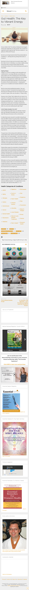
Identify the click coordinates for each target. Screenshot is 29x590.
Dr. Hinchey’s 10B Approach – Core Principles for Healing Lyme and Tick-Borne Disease (22, 303)
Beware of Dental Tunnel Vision (13, 269)
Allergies (4, 198)
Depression (5, 217)
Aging (4, 194)
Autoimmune (5, 206)
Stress (21, 214)
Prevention (23, 205)
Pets (21, 201)
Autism (4, 202)
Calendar (25, 579)
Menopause (23, 189)
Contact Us (9, 579)
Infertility (13, 208)
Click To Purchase (6, 456)
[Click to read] (14, 254)
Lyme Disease (15, 212)
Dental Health (6, 213)
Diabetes (4, 221)
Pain (21, 193)
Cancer (4, 209)
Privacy (3, 579)
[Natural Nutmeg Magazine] (11, 12)
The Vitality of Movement (11, 281)
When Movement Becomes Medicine (16, 2)
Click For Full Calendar (7, 574)
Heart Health (14, 198)
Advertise (20, 579)
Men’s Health (14, 223)
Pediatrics (22, 197)
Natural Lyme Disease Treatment (14, 218)
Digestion (13, 189)
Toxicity (22, 218)
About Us (14, 579)
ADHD (4, 190)
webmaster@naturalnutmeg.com (14, 585)
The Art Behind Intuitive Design (6, 301)
